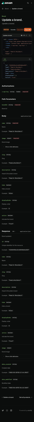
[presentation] (16, 30)
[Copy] (21, 29)
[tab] (5, 59)
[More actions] (31, 3)
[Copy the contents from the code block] (29, 35)
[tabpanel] (17, 70)
